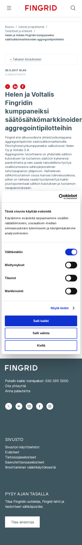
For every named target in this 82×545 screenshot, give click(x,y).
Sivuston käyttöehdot (22, 447)
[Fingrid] (41, 8)
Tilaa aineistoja (22, 522)
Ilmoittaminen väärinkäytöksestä (30, 467)
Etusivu (9, 26)
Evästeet (12, 452)
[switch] (71, 265)
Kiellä (41, 345)
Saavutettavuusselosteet (24, 462)
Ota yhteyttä (15, 386)
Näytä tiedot (60, 308)
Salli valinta (41, 333)
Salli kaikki (41, 321)
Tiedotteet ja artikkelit (18, 31)
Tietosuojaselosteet (20, 457)
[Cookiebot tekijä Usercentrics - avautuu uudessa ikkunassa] (59, 196)
